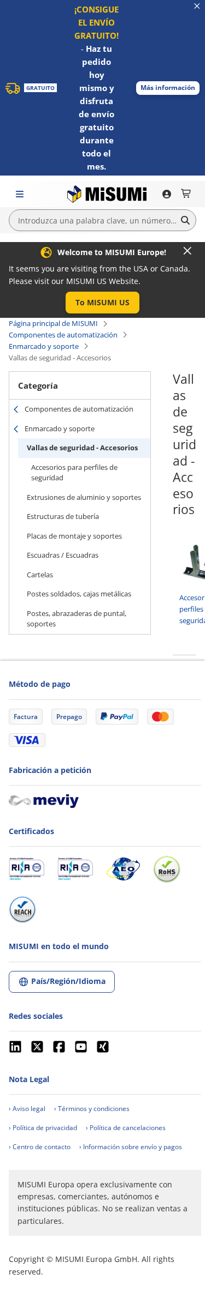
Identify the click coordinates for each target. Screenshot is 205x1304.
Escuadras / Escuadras (62, 555)
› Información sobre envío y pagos (130, 1146)
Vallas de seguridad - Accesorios (82, 447)
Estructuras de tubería (63, 516)
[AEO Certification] (123, 869)
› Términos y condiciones (92, 1108)
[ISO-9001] (26, 869)
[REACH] (22, 909)
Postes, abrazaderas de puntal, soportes (76, 618)
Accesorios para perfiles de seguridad (74, 472)
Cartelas (40, 574)
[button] (168, 88)
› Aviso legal (27, 1108)
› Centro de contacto (40, 1146)
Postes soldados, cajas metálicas (79, 594)
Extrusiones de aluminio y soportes (84, 497)
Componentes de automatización (63, 335)
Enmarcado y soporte (44, 346)
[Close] (187, 250)
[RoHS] (166, 869)
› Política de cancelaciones (126, 1127)
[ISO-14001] (75, 869)
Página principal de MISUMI (53, 323)
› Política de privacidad (43, 1127)
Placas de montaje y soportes (74, 536)
